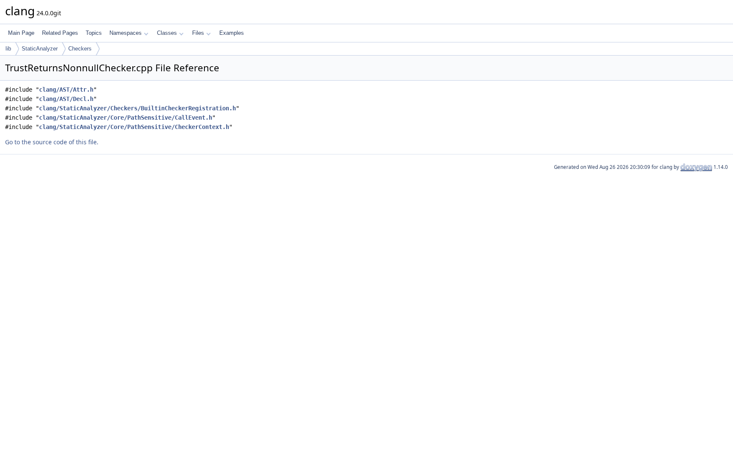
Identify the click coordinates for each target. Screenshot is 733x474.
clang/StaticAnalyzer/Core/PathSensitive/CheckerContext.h (134, 126)
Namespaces (125, 33)
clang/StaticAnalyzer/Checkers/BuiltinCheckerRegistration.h (137, 108)
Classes (167, 33)
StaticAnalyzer (40, 48)
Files (198, 33)
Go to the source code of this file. (51, 142)
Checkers (80, 48)
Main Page (21, 33)
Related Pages (60, 33)
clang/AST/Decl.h (66, 98)
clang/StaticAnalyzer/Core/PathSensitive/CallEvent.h (125, 117)
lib (8, 48)
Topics (94, 33)
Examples (231, 33)
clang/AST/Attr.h (66, 89)
